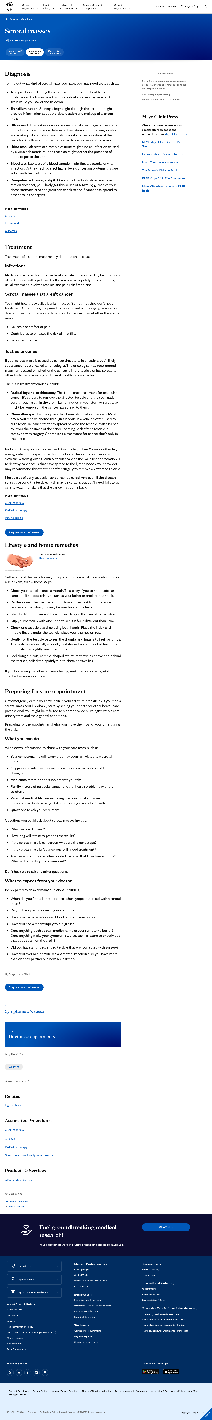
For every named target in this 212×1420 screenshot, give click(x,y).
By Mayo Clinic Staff (17, 974)
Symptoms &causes (15, 52)
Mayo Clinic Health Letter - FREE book (163, 189)
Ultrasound (12, 223)
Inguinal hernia (14, 518)
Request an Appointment (23, 40)
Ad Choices (174, 99)
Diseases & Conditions (20, 18)
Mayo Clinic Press (175, 134)
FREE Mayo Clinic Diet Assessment (164, 178)
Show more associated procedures (27, 1155)
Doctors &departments (54, 52)
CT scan (10, 216)
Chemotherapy (14, 503)
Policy (145, 99)
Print (16, 1067)
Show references (15, 1081)
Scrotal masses (28, 30)
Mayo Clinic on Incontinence (160, 162)
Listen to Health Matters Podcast (163, 154)
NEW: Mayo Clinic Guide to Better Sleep (163, 144)
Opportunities (158, 99)
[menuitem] (15, 52)
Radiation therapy (16, 510)
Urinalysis (11, 231)
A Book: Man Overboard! (20, 1180)
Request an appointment (24, 532)
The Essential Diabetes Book (160, 170)
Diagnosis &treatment (35, 52)
